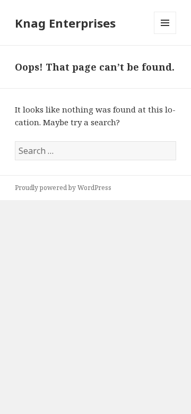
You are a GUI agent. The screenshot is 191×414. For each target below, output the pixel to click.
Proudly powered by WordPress (63, 187)
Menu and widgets (165, 33)
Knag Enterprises (65, 23)
